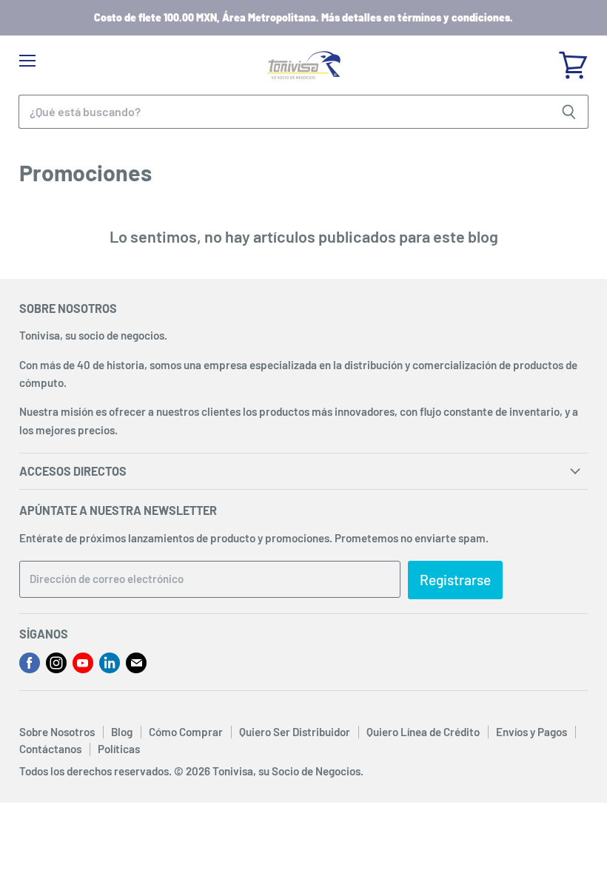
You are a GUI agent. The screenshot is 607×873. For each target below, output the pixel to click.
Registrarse (455, 579)
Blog (122, 731)
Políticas (119, 748)
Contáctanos (50, 748)
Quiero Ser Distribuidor (294, 731)
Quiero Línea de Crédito (423, 731)
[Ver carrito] (573, 60)
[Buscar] (568, 112)
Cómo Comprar (186, 731)
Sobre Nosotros (57, 731)
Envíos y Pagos (531, 731)
